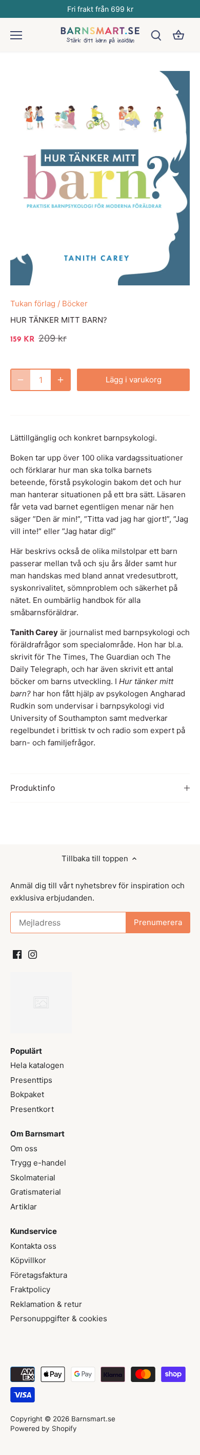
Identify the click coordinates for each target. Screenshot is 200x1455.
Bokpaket (27, 1094)
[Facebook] (17, 953)
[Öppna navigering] (16, 35)
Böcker (75, 303)
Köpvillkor (28, 1260)
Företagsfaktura (38, 1275)
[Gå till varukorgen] (178, 35)
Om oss (23, 1148)
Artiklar (23, 1206)
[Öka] (60, 380)
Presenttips (31, 1080)
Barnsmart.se (93, 1419)
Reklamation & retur (46, 1304)
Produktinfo (32, 788)
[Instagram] (32, 953)
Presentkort (32, 1109)
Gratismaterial (35, 1192)
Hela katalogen (37, 1065)
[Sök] (156, 35)
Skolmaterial (32, 1177)
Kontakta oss (33, 1246)
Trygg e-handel (38, 1163)
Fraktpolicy (30, 1289)
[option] (100, 178)
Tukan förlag (32, 303)
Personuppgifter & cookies (58, 1318)
